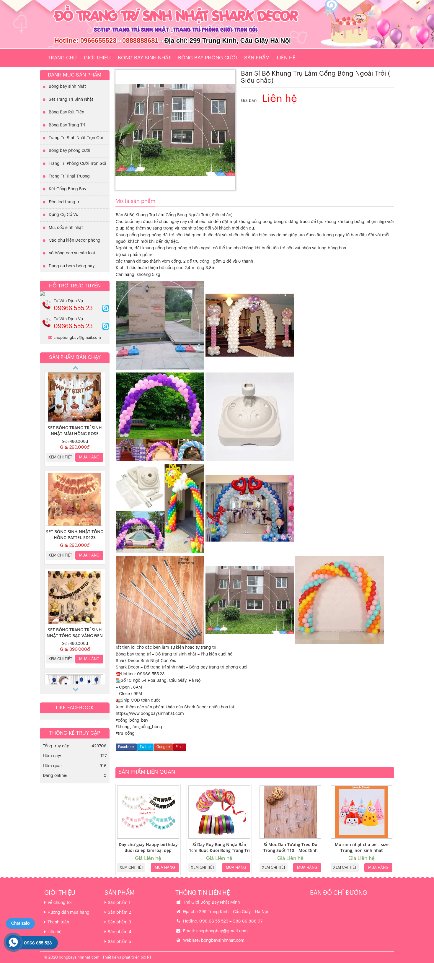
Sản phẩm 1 (119, 903)
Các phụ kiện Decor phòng (74, 240)
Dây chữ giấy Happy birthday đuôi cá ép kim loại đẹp (148, 847)
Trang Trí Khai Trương (69, 176)
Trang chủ (62, 57)
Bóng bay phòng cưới (207, 57)
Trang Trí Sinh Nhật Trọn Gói (76, 138)
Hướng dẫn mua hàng (68, 912)
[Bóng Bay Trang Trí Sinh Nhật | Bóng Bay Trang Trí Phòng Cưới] (217, 24)
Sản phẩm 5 (119, 942)
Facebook (126, 747)
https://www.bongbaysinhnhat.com (150, 714)
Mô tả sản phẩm (135, 201)
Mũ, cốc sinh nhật (66, 228)
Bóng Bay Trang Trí (67, 125)
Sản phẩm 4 (119, 932)
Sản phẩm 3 (119, 922)
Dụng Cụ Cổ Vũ (63, 215)
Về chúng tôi (60, 903)
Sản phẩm (257, 57)
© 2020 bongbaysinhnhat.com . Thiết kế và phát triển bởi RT (97, 957)
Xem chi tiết (131, 867)
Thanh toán (58, 922)
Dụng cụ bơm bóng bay (71, 266)
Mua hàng (165, 867)
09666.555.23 (73, 308)
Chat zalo (20, 923)
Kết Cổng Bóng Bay (67, 189)
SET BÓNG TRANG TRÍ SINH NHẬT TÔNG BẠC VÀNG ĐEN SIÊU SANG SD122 (75, 635)
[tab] (135, 201)
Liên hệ (286, 57)
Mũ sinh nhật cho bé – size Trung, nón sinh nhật (362, 847)
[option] (74, 416)
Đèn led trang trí (65, 202)
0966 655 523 (38, 943)
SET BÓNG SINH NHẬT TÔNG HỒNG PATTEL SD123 (74, 534)
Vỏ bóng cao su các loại (72, 253)
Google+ (163, 747)
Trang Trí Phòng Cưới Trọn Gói (77, 164)
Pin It (180, 747)
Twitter (145, 747)
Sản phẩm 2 (119, 912)
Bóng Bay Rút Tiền (66, 112)
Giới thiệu (97, 57)
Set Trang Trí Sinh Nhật (71, 99)
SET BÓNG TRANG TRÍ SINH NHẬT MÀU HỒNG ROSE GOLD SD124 (75, 433)
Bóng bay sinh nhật (144, 57)
